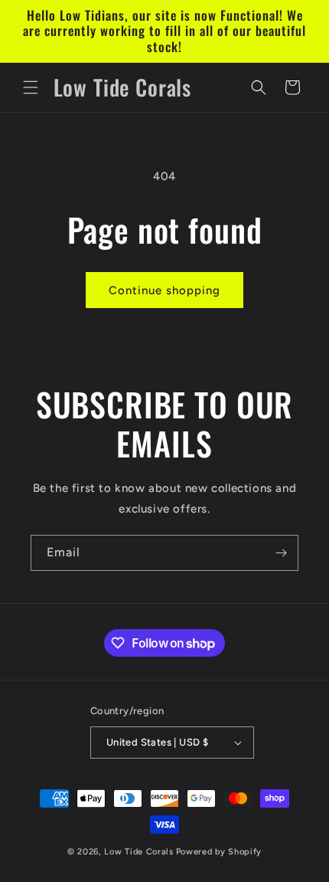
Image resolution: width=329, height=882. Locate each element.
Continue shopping (164, 290)
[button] (30, 87)
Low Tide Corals (139, 852)
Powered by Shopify (219, 852)
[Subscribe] (281, 553)
